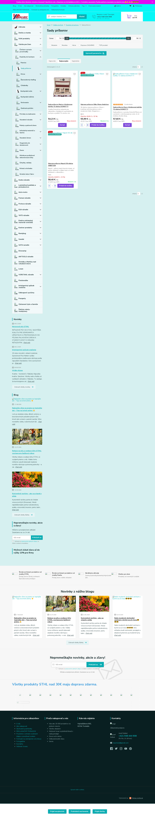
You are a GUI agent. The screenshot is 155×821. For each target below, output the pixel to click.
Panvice (23, 63)
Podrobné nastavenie (79, 811)
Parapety (22, 298)
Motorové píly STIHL (20, 326)
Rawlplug (22, 233)
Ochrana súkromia (74, 6)
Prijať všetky (100, 811)
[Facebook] (112, 749)
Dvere (22, 150)
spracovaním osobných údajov (29, 541)
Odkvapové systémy (26, 293)
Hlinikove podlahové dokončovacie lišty (27, 156)
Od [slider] (67, 38)
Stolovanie (25, 103)
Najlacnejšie (63, 61)
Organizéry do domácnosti (25, 144)
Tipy (83, 6)
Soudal (21, 239)
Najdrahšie (75, 61)
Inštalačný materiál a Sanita (27, 132)
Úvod (48, 25)
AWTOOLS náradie (26, 257)
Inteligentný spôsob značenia (26, 287)
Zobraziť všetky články (21, 515)
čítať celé (27, 343)
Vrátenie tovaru (22, 746)
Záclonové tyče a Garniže (28, 304)
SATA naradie (24, 245)
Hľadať (81, 16)
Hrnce (23, 74)
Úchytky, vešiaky (25, 163)
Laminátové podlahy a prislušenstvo (27, 186)
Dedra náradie (24, 180)
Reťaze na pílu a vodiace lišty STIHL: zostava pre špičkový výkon (27, 452)
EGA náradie (23, 210)
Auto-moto (23, 192)
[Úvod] (28, 16)
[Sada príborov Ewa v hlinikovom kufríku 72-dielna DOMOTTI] (127, 87)
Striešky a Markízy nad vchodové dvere (27, 263)
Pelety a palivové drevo (28, 125)
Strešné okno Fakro (27, 174)
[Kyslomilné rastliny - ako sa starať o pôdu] (27, 480)
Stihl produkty (24, 39)
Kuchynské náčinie (27, 97)
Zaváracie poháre (27, 108)
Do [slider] (128, 38)
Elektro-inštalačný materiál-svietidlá (26, 222)
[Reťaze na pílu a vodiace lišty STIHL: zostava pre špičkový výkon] (27, 437)
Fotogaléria (55, 6)
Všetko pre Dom (25, 44)
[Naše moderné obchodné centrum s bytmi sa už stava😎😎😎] (128, 604)
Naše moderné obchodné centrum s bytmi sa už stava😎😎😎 (126, 620)
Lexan (21, 269)
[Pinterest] (130, 749)
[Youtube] (126, 749)
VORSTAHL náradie (26, 275)
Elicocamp (22, 251)
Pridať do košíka (98, 125)
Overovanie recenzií (94, 6)
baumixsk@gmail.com (121, 743)
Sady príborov (26, 68)
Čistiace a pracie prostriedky (26, 51)
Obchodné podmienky (42, 6)
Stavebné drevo (25, 138)
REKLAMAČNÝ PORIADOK (21, 10)
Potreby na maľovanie (27, 114)
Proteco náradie (25, 204)
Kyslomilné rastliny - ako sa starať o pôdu (27, 494)
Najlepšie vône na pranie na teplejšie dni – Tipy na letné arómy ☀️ (27, 409)
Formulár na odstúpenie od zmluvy (28, 739)
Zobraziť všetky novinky (22, 387)
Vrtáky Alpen (17, 370)
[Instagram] (122, 749)
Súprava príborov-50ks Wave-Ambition (95, 104)
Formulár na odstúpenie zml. (40, 10)
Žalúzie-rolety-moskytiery (24, 310)
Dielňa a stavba (25, 33)
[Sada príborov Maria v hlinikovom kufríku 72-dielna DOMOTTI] (62, 87)
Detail (62, 125)
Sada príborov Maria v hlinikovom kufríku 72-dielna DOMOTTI (60, 105)
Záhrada (22, 27)
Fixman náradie (24, 198)
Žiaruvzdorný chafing (28, 80)
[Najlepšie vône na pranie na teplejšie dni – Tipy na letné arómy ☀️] (27, 400)
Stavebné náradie (26, 120)
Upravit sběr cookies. (77, 790)
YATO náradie (24, 215)
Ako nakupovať (28, 6)
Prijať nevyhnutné (57, 811)
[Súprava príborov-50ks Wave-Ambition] (95, 87)
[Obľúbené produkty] (130, 8)
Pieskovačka (23, 280)
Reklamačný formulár (58, 10)
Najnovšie (52, 61)
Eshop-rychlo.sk (137, 798)
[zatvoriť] (152, 2)
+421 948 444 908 (104, 17)
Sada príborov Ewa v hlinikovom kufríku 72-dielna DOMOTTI (127, 108)
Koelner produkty (25, 228)
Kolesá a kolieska (26, 168)
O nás (20, 6)
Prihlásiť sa (36, 537)
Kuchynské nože (26, 91)
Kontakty (63, 6)
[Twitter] (117, 749)
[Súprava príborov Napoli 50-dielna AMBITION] (62, 146)
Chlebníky (24, 85)
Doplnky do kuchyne (27, 57)
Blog (14, 6)
